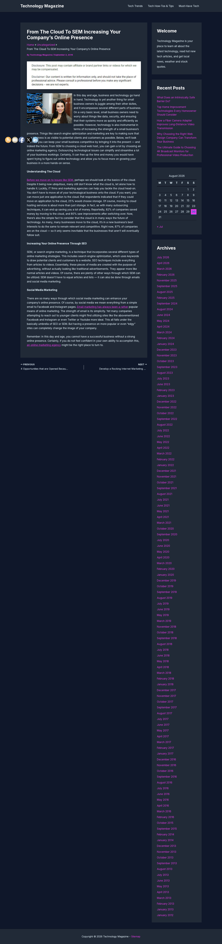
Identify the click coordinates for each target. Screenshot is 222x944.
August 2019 (164, 597)
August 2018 (164, 644)
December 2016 (166, 759)
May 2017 (163, 730)
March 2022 (164, 453)
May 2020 (163, 551)
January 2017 (165, 753)
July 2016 (163, 788)
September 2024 (167, 303)
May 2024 (163, 320)
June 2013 (163, 880)
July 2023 (163, 378)
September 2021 (167, 488)
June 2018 (163, 655)
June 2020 (163, 545)
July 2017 (163, 719)
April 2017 (163, 736)
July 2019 (163, 603)
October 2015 (165, 822)
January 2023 (165, 395)
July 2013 (163, 874)
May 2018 (163, 661)
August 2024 (165, 309)
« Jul (160, 226)
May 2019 (163, 615)
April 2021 (163, 517)
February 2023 (166, 390)
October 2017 (165, 701)
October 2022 (165, 413)
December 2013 (166, 845)
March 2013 (164, 897)
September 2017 (167, 707)
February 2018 (165, 678)
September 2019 (167, 592)
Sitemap (135, 936)
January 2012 (165, 915)
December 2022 (166, 401)
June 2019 (163, 609)
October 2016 (165, 770)
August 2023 (165, 372)
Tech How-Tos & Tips (161, 6)
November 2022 (167, 407)
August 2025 (165, 291)
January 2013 (165, 909)
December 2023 (167, 349)
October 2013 (165, 857)
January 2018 (165, 684)
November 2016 (166, 765)
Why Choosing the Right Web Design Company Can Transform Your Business (176, 137)
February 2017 (165, 747)
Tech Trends (135, 6)
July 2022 (163, 430)
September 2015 (167, 828)
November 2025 (167, 280)
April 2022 (163, 447)
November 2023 (167, 355)
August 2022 (165, 424)
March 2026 (164, 268)
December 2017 (166, 690)
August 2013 (164, 869)
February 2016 (165, 817)
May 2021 (163, 511)
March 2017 (164, 742)
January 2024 (165, 343)
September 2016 (167, 776)
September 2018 (167, 638)
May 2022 (163, 442)
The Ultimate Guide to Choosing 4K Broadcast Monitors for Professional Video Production (176, 151)
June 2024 (163, 315)
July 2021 (163, 499)
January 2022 (165, 465)
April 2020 (163, 557)
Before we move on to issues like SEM (50, 179)
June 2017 (163, 724)
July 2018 (163, 649)
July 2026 (163, 257)
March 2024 (164, 332)
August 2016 (164, 782)
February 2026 (166, 274)
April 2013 (163, 892)
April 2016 (163, 805)
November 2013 (166, 851)
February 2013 (165, 903)
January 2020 (165, 574)
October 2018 (165, 632)
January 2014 (165, 840)
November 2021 (166, 476)
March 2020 (164, 563)
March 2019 (164, 620)
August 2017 (164, 713)
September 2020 (167, 534)
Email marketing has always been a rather (102, 306)
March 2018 (164, 672)
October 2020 (165, 528)
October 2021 (165, 482)
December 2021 (166, 470)
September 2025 (167, 286)
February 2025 (166, 297)
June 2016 (163, 794)
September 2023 (167, 367)
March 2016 (164, 811)
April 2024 (163, 326)
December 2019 (166, 580)
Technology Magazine (42, 6)
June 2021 (163, 505)
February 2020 (166, 568)
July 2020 (163, 540)
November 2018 (166, 626)
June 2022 (163, 436)
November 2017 (166, 695)
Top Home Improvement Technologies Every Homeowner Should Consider (176, 110)
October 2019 (165, 586)
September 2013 (167, 863)
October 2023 (165, 361)
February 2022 (165, 459)
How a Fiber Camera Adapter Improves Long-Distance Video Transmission (175, 124)
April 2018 (163, 667)
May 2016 (163, 799)
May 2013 (163, 886)
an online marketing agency (44, 345)
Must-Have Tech (189, 6)
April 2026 (163, 263)
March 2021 (164, 522)
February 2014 (165, 834)
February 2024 (166, 338)
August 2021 (164, 493)
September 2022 (167, 418)
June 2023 (163, 384)
